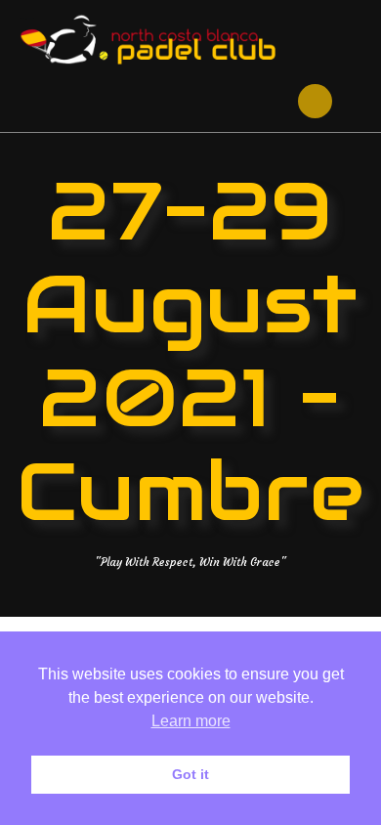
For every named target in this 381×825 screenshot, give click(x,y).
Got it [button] (190, 774)
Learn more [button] (191, 721)
